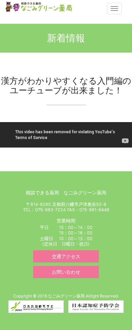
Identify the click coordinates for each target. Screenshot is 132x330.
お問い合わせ (66, 272)
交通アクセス (66, 256)
